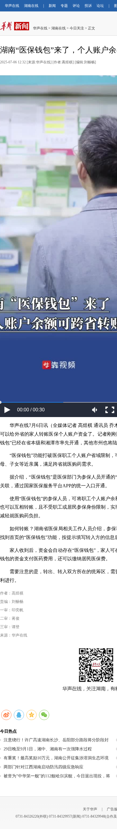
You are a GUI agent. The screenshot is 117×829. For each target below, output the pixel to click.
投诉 (88, 6)
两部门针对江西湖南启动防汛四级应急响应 (43, 767)
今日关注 (77, 28)
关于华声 (90, 809)
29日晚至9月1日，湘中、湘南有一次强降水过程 (48, 749)
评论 (76, 6)
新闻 (52, 6)
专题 (64, 6)
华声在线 (12, 6)
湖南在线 (31, 6)
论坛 (100, 6)
